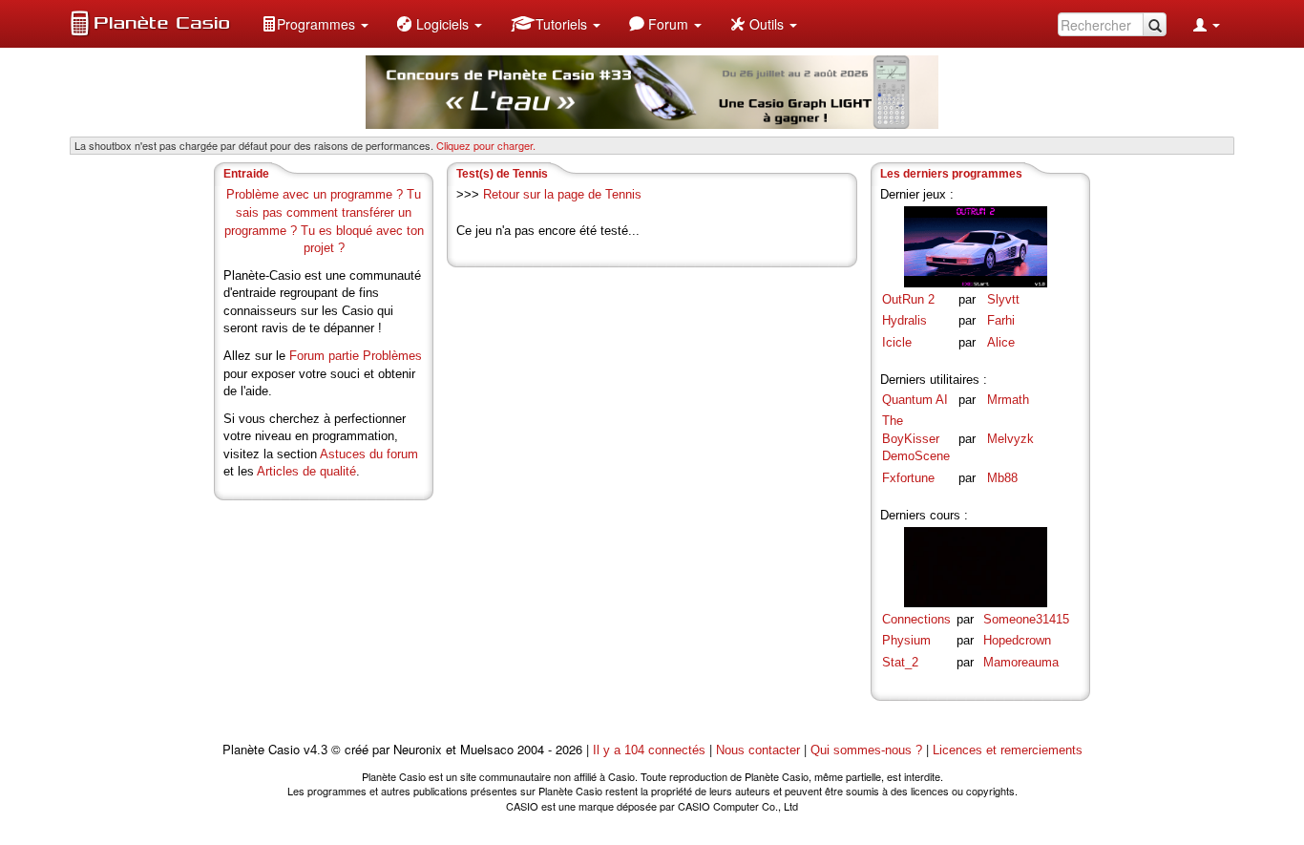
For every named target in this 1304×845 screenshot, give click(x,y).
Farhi (1001, 320)
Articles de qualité (306, 471)
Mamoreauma (1021, 662)
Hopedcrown (1017, 640)
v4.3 (315, 750)
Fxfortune (908, 478)
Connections (916, 619)
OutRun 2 (908, 299)
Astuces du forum (369, 454)
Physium (906, 640)
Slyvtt (1003, 299)
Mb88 (1002, 478)
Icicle (897, 342)
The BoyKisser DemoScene (916, 438)
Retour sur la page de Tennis (562, 194)
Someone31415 (1026, 619)
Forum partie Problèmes (355, 356)
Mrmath (1008, 399)
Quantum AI (915, 399)
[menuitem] (315, 24)
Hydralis (904, 320)
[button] (315, 24)
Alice (1001, 342)
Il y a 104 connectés (651, 750)
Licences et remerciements (1008, 750)
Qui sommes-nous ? (866, 750)
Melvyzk (1010, 439)
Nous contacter (758, 750)
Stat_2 (900, 662)
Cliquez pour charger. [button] (486, 145)
